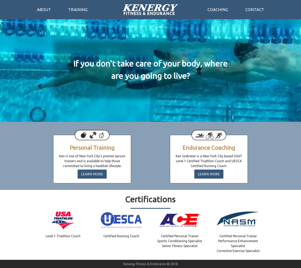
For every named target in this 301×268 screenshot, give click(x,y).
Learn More (92, 174)
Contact (254, 9)
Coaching (217, 9)
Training (78, 9)
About (44, 9)
